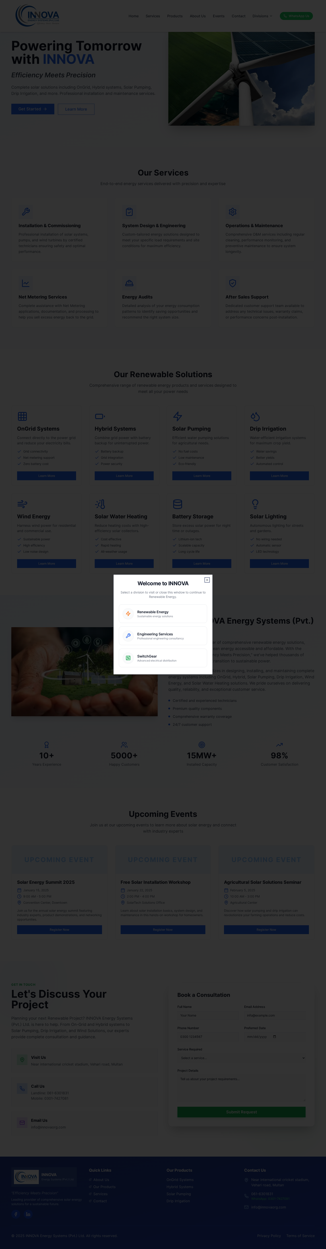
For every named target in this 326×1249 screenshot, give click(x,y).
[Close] (207, 580)
